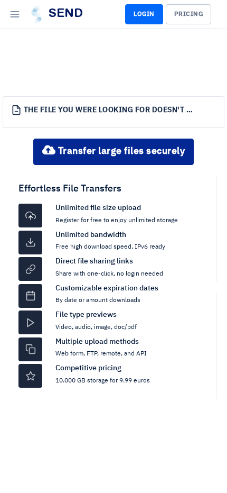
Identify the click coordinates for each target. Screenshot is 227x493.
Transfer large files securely (120, 151)
